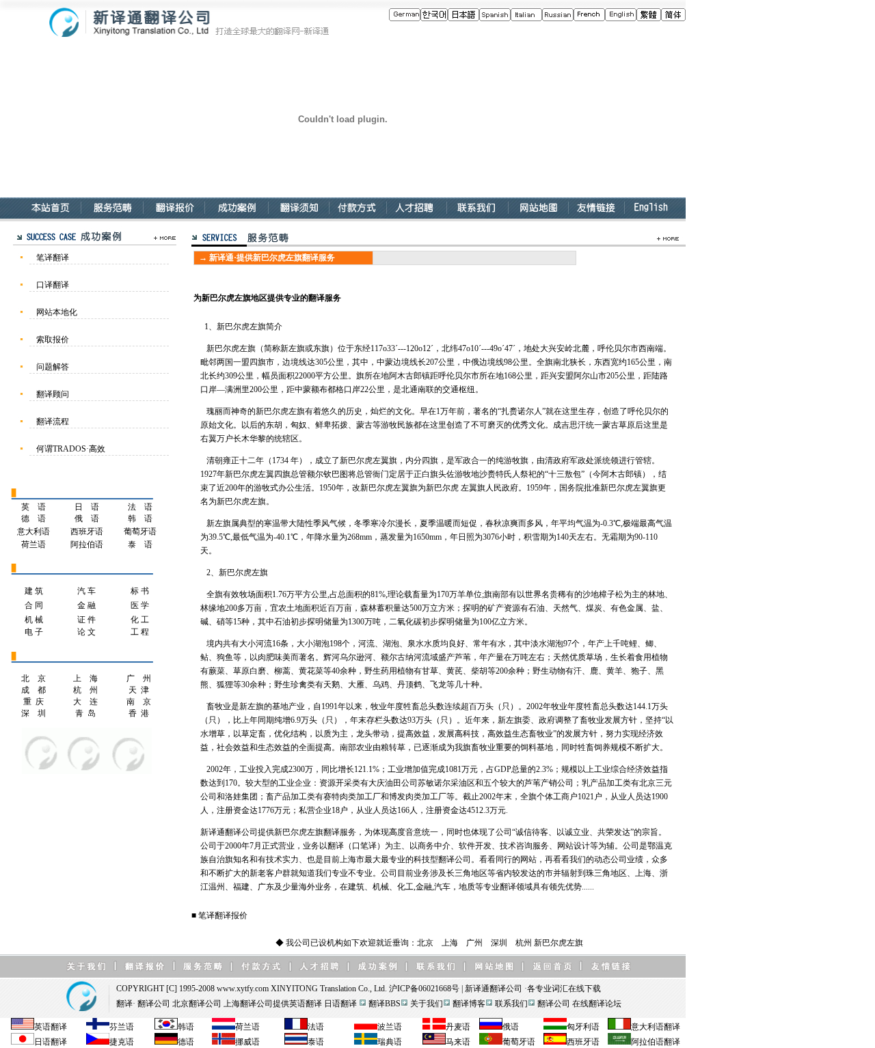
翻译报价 (231, 915)
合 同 (34, 605)
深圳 (499, 943)
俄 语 (87, 518)
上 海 (85, 678)
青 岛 (85, 713)
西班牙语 (86, 531)
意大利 (643, 1027)
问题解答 (52, 367)
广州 (474, 943)
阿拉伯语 (86, 544)
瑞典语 (389, 1042)
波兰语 (389, 1027)
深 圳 (33, 713)
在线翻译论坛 (596, 1003)
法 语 (140, 507)
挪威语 (247, 1042)
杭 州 (85, 690)
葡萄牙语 (140, 531)
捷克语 (121, 1042)
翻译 (124, 1003)
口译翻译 (52, 285)
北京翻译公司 (196, 1003)
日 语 (87, 507)
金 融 (86, 605)
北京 (425, 943)
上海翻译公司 (248, 1003)
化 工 (140, 619)
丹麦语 (458, 1027)
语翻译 (668, 1027)
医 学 (140, 605)
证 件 (86, 619)
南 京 (138, 701)
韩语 (186, 1027)
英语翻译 (305, 1003)
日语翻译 (340, 1003)
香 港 (139, 713)
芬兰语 (121, 1027)
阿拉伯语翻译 (655, 1042)
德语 (186, 1042)
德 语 (33, 518)
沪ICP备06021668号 (424, 988)
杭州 (523, 943)
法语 (316, 1027)
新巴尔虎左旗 (558, 943)
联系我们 (511, 1003)
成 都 (33, 690)
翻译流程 (52, 421)
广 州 (138, 678)
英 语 (33, 507)
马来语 (458, 1042)
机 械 (34, 619)
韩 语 (140, 518)
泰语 (316, 1042)
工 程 (140, 632)
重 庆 (33, 701)
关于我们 (426, 1003)
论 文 (86, 632)
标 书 (140, 591)
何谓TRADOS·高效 (70, 449)
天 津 (139, 690)
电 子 (34, 632)
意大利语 (33, 531)
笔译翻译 (52, 257)
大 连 (85, 701)
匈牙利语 (583, 1027)
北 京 (33, 678)
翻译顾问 (52, 394)
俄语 (510, 1027)
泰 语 (140, 544)
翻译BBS (384, 1003)
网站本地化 (56, 312)
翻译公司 (505, 988)
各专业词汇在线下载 (564, 988)
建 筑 (34, 591)
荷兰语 (33, 544)
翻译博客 (469, 1003)
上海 (450, 943)
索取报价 (52, 339)
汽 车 (86, 591)
